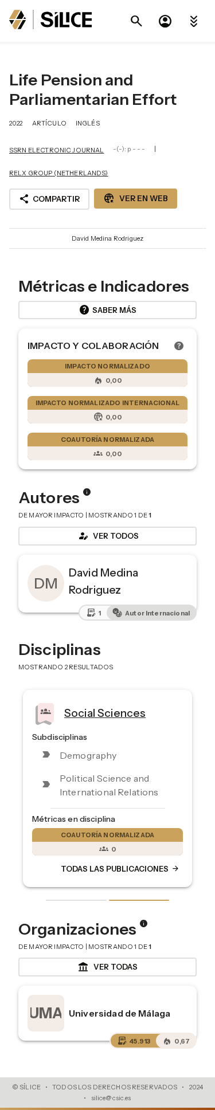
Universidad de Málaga (119, 1013)
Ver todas (107, 967)
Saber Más (107, 310)
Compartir (49, 199)
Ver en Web (135, 198)
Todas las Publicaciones (120, 868)
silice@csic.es (111, 1098)
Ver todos (108, 536)
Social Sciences (105, 712)
